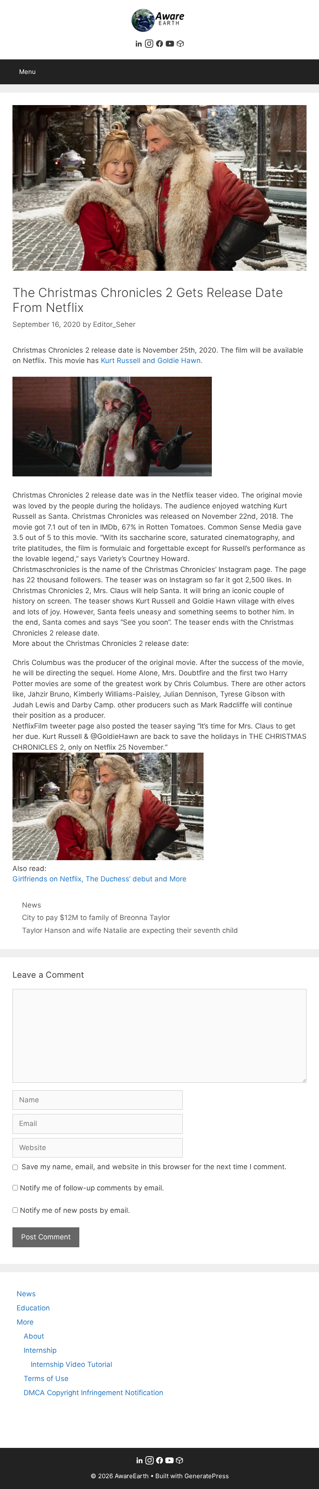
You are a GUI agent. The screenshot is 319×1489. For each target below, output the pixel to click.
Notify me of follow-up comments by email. (92, 1188)
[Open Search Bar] (306, 71)
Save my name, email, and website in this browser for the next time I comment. (154, 1167)
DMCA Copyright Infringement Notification (93, 1392)
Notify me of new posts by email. (75, 1210)
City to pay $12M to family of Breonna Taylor (96, 917)
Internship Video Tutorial (71, 1364)
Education (33, 1308)
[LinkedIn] (140, 45)
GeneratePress (206, 1476)
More (25, 1322)
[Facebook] (160, 45)
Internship (40, 1350)
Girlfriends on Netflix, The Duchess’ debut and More (99, 879)
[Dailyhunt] (180, 45)
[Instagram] (150, 45)
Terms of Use (46, 1378)
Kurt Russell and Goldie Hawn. (152, 360)
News (31, 905)
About (34, 1336)
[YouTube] (171, 45)
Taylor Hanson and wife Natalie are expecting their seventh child (130, 930)
